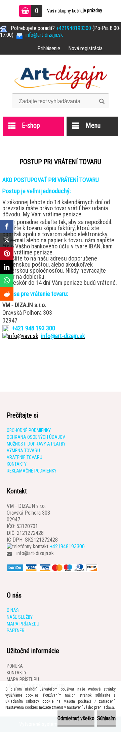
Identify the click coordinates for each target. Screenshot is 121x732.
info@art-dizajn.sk (35, 553)
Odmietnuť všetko (75, 718)
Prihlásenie (48, 48)
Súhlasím (106, 718)
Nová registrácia (85, 48)
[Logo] (60, 76)
